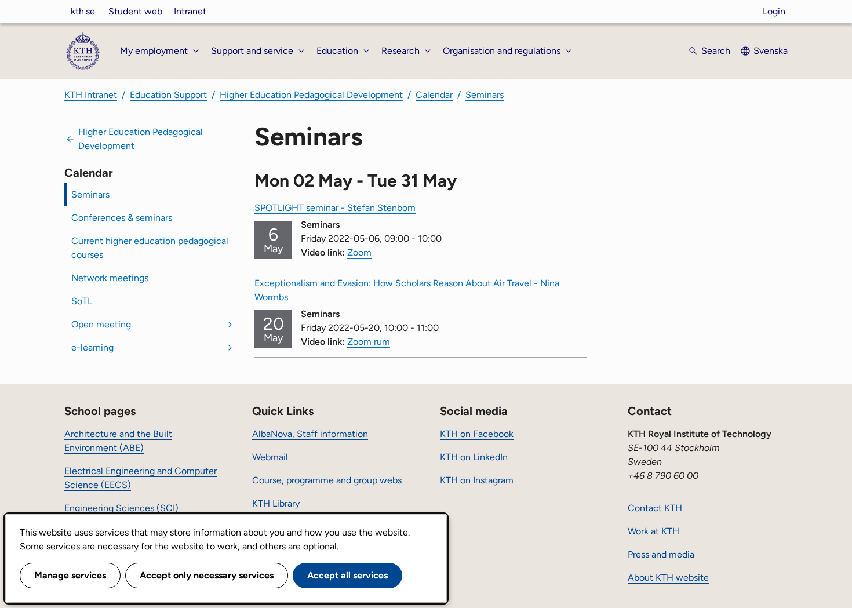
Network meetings (109, 277)
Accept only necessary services (207, 575)
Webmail (270, 457)
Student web (135, 11)
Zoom (359, 252)
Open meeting (101, 324)
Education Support (168, 94)
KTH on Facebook (477, 433)
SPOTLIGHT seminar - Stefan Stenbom (335, 207)
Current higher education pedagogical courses (149, 247)
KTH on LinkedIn (474, 457)
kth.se (83, 11)
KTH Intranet (90, 94)
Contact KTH (655, 508)
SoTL (81, 301)
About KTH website (668, 577)
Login (774, 11)
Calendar (434, 94)
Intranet (190, 11)
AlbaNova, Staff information (310, 433)
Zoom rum (368, 341)
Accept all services (347, 575)
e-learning (92, 347)
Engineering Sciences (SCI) (121, 508)
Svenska (770, 50)
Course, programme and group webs (327, 480)
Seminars (484, 94)
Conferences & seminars (121, 217)
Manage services (70, 575)
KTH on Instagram (477, 480)
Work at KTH (653, 531)
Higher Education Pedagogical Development (311, 94)
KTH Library (276, 503)
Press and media (661, 554)
